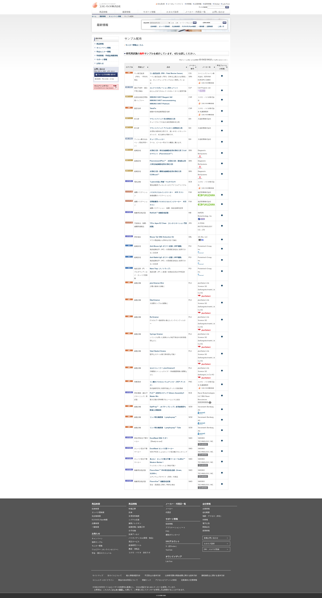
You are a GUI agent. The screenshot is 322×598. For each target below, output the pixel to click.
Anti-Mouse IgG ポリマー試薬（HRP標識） (166, 246)
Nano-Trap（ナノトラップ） (160, 269)
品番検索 (210, 26)
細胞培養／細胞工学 (137, 527)
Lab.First (226, 4)
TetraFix (153, 108)
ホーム (94, 16)
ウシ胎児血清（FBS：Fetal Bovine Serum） (167, 73)
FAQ (167, 531)
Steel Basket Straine (158, 351)
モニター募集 (97, 546)
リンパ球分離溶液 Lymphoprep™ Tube (165, 428)
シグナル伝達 (134, 520)
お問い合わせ (218, 12)
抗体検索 (154, 26)
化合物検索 (176, 26)
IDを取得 (161, 4)
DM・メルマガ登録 (211, 549)
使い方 (221, 26)
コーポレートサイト (175, 4)
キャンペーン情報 (115, 16)
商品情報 (103, 12)
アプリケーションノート (175, 527)
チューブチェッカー (157, 139)
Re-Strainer (154, 317)
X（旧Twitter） (172, 546)
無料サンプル (97, 542)
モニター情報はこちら (134, 45)
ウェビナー (105, 549)
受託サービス (134, 542)
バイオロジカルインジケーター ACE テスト (167, 192)
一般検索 (201, 26)
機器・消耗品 (134, 549)
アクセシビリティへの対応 (166, 580)
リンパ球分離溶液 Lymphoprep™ (163, 417)
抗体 (130, 512)
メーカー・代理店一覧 (195, 12)
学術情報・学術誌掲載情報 (107, 56)
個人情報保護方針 (133, 575)
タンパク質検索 (164, 26)
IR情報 (189, 4)
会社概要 (206, 512)
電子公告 (206, 523)
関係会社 (206, 527)
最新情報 (126, 12)
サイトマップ (97, 575)
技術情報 (169, 524)
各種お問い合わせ (211, 538)
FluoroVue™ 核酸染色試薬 (160, 481)
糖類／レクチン (135, 523)
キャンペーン (97, 538)
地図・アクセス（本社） (212, 516)
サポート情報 (149, 12)
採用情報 (207, 4)
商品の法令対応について (128, 580)
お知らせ (100, 63)
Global (216, 4)
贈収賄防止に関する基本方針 (213, 575)
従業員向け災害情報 (189, 580)
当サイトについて (114, 575)
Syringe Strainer (156, 334)
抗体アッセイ (134, 534)
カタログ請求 (172, 12)
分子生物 (132, 531)
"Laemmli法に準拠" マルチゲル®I (163, 182)
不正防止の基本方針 (153, 575)
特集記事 (132, 509)
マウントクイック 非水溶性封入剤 (162, 119)
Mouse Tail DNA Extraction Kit (162, 237)
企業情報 (198, 4)
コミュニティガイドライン (103, 580)
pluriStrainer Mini (157, 283)
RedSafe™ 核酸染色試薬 (159, 213)
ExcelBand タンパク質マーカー (162, 449)
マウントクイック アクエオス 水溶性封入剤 (166, 128)
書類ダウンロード (173, 535)
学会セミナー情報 (103, 52)
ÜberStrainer (155, 300)
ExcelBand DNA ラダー (159, 438)
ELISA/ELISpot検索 (189, 26)
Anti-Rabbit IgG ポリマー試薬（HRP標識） (166, 257)
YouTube (169, 550)
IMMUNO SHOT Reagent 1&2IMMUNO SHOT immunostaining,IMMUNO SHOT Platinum (163, 100)
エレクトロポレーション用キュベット (164, 88)
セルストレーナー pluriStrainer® (162, 368)
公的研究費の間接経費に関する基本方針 (181, 575)
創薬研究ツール (135, 545)
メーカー (169, 509)
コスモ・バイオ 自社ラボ (139, 553)
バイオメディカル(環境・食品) (141, 538)
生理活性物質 (134, 516)
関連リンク (146, 580)
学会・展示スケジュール (101, 553)
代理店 (168, 512)
